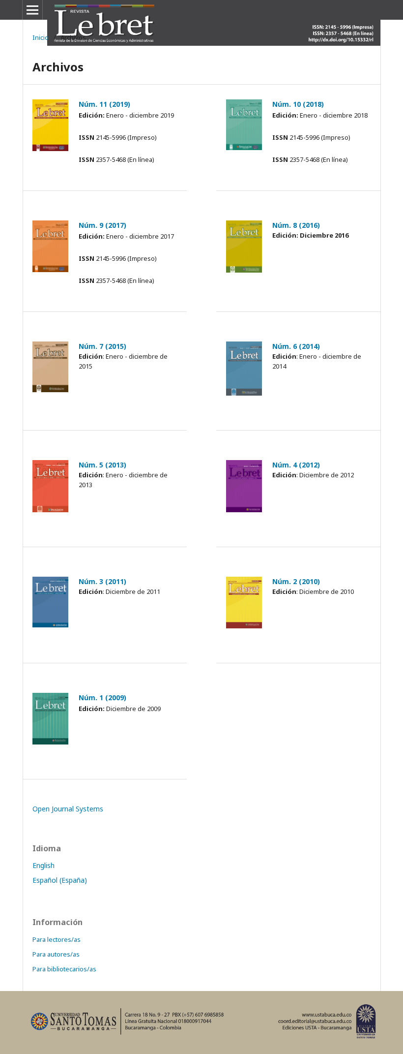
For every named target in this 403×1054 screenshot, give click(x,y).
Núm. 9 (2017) (102, 225)
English (43, 865)
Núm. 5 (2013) (102, 464)
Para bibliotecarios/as (64, 968)
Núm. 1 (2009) (102, 697)
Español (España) (59, 880)
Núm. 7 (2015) (102, 346)
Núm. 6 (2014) (296, 346)
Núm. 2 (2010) (296, 581)
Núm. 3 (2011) (102, 581)
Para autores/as (56, 954)
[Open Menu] (32, 10)
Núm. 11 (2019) (104, 104)
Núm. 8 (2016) (296, 225)
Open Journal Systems (67, 808)
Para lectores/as (56, 939)
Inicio (40, 37)
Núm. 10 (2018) (298, 104)
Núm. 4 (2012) (296, 464)
